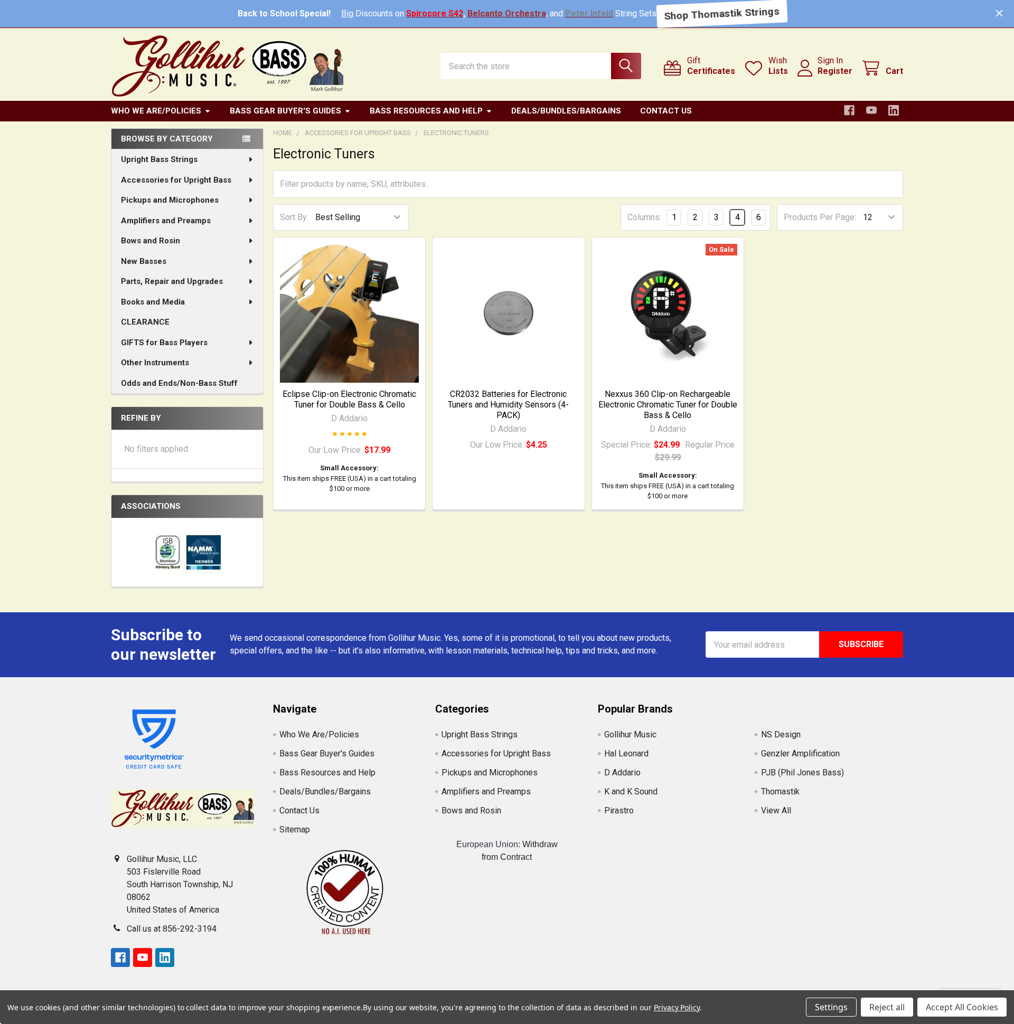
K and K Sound (631, 791)
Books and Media (153, 302)
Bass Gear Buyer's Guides (285, 111)
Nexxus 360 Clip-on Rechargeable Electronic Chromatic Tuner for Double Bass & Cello (667, 404)
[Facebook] (849, 110)
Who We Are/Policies (156, 111)
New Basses (143, 261)
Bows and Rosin (150, 240)
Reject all (887, 1007)
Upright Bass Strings (159, 159)
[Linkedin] (893, 110)
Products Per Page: (820, 217)
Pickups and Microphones (170, 200)
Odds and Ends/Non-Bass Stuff (179, 383)
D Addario (622, 772)
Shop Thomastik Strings (722, 13)
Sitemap (294, 829)
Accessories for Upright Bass (176, 180)
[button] (345, 892)
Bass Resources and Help (426, 111)
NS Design (781, 734)
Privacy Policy (677, 1007)
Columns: (644, 217)
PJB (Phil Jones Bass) (802, 772)
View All (776, 810)
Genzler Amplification (800, 753)
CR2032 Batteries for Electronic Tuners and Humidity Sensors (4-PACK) (508, 404)
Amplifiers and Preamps (166, 220)
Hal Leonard (626, 753)
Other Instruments (155, 362)
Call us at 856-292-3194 (172, 929)
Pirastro (619, 810)
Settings (831, 1007)
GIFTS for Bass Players (164, 342)
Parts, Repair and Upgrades (172, 281)
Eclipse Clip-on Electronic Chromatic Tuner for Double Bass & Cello (349, 399)
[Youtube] (871, 110)
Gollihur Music (630, 734)
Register (835, 71)
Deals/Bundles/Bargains (566, 111)
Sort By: (294, 217)
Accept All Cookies (962, 1007)
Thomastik (780, 791)
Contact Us (666, 111)
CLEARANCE (145, 322)
